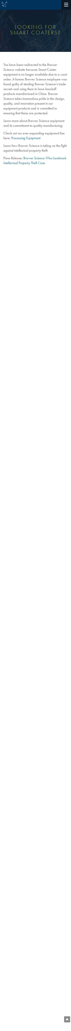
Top (67, 1019)
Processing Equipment (25, 138)
